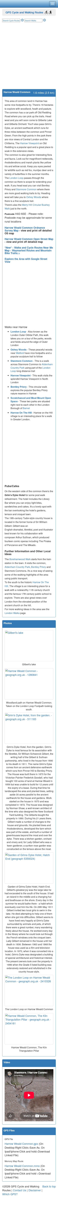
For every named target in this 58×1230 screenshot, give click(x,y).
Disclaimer (34, 1190)
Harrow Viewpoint (29, 143)
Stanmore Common (26, 189)
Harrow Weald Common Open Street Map (29, 239)
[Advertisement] (29, 59)
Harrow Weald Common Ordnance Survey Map (25, 229)
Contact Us (19, 1190)
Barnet (26, 408)
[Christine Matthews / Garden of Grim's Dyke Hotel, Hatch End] (29, 868)
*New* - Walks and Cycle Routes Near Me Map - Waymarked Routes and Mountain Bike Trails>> (29, 250)
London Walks (12, 613)
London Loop (16, 178)
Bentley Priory (19, 386)
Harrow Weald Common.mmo (22, 1166)
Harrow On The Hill (21, 412)
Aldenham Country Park (17, 567)
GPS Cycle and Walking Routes (24, 12)
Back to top (49, 1186)
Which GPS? (10, 1194)
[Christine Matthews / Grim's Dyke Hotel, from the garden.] (29, 728)
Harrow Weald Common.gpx (21, 1144)
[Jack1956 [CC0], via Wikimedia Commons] (29, 646)
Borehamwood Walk (20, 559)
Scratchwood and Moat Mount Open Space (31, 399)
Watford (20, 353)
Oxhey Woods (33, 197)
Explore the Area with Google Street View (26, 260)
